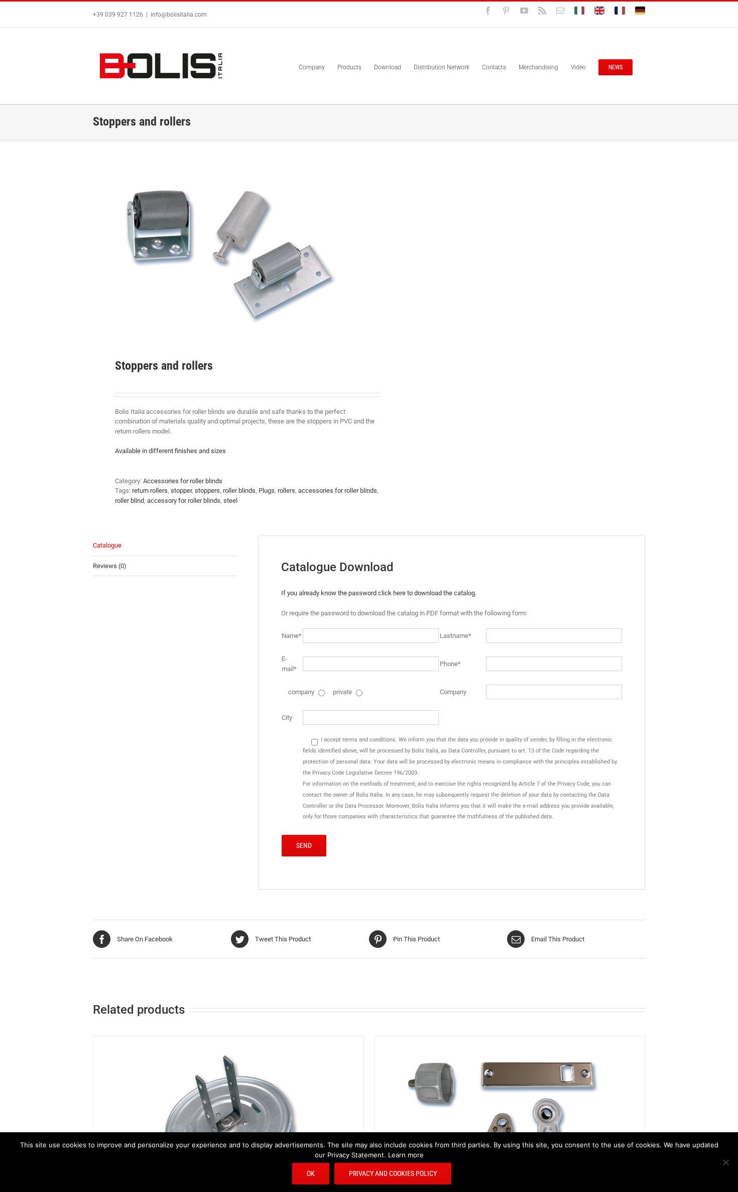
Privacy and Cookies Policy (393, 1173)
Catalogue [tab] (107, 545)
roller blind (129, 500)
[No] (725, 1162)
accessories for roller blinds (337, 490)
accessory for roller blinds (183, 500)
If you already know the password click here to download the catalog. (378, 593)
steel (230, 500)
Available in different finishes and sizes (170, 451)
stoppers (207, 490)
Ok (311, 1173)
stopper (181, 490)
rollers (286, 490)
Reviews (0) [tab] (110, 566)
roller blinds (239, 490)
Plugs (267, 490)
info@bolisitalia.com (179, 14)
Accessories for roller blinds (182, 481)
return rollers (150, 490)
